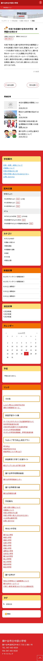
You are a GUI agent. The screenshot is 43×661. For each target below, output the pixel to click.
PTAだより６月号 (16, 216)
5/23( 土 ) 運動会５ (9, 296)
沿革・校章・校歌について (13, 165)
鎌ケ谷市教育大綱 (9, 493)
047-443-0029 (12, 647)
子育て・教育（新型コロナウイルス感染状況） (18, 586)
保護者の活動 (10, 249)
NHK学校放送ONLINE (11, 424)
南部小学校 (7, 540)
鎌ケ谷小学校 (8, 535)
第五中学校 (7, 567)
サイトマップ (8, 653)
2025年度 (7, 314)
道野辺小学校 (8, 551)
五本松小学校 (8, 553)
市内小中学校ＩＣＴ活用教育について (16, 581)
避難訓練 (9, 604)
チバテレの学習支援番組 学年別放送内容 (18, 432)
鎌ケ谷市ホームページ (11, 583)
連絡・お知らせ (10, 242)
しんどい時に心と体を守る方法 (14, 405)
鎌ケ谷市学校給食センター (12, 479)
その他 (8, 257)
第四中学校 (7, 564)
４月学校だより (12, 206)
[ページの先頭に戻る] (40, 658)
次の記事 (32, 85)
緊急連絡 (8, 246)
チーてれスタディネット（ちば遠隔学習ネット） (18, 421)
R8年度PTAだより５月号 (15, 220)
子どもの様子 (10, 238)
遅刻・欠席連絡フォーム (12, 407)
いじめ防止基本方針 (10, 518)
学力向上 (6, 446)
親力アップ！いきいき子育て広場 (14, 465)
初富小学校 (7, 548)
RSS (8, 614)
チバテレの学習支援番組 (11, 429)
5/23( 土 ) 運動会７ (9, 286)
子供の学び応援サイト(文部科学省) (15, 427)
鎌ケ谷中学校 (8, 556)
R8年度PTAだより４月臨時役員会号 (19, 223)
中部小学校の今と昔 (10, 171)
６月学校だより (15, 199)
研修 (7, 253)
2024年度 (7, 317)
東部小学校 (7, 537)
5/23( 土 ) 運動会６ (9, 291)
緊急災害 (8, 260)
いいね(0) (36, 71)
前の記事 (10, 85)
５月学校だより (12, 203)
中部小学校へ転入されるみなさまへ (16, 174)
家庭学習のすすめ (9, 449)
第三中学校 (7, 561)
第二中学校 (7, 559)
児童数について (9, 168)
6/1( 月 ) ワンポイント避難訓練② (13, 277)
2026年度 (7, 311)
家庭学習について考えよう (12, 451)
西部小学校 (7, 545)
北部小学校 (7, 543)
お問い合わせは (9, 177)
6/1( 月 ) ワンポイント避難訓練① (13, 281)
